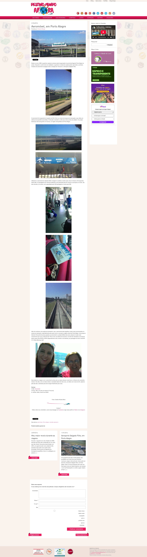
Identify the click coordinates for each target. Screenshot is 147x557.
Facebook (94, 13)
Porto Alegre (46, 422)
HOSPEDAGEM (47, 18)
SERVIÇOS (90, 18)
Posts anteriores (81, 535)
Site (37, 507)
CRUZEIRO (109, 18)
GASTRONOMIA (60, 18)
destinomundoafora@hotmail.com (99, 552)
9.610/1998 (98, 553)
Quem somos (98, 0)
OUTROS (100, 18)
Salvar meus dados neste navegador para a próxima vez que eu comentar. (81, 518)
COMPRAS (72, 18)
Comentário (35, 490)
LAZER (81, 18)
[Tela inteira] (113, 37)
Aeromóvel (37, 388)
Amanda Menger (41, 29)
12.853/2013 (92, 553)
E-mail (114, 13)
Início (87, 0)
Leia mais (34, 458)
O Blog (92, 0)
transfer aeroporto (54, 422)
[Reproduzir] (93, 37)
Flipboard (78, 13)
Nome (36, 500)
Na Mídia (105, 0)
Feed (82, 13)
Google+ (90, 13)
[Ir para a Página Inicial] (43, 9)
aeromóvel (40, 422)
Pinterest (86, 13)
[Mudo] (111, 37)
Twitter (98, 13)
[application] (103, 32)
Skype (106, 13)
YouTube (102, 13)
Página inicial (34, 535)
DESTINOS (35, 18)
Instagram (110, 13)
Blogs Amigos (113, 0)
